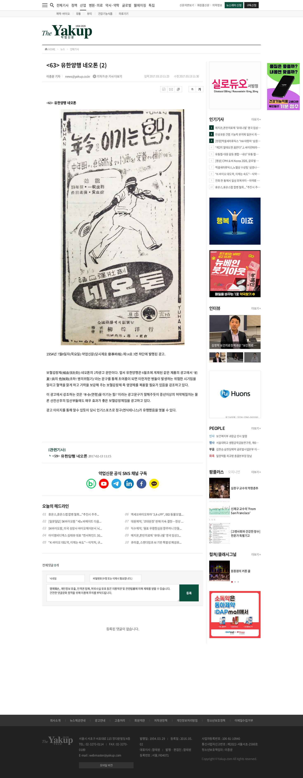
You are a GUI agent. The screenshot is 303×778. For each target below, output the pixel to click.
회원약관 (139, 720)
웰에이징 (140, 5)
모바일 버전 (106, 765)
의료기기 (123, 13)
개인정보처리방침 (187, 720)
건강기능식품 (105, 13)
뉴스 (62, 49)
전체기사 (62, 5)
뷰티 (89, 13)
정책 (74, 5)
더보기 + (256, 119)
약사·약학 (112, 5)
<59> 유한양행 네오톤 (70, 456)
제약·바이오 (63, 13)
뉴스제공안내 (78, 720)
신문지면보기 (187, 5)
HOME (51, 49)
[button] (232, 582)
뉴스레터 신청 (233, 5)
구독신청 (251, 5)
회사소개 (55, 720)
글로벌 (126, 5)
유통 (78, 13)
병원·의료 (96, 5)
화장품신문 (203, 5)
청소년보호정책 (216, 720)
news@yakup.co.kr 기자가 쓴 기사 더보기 (93, 76)
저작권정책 (160, 720)
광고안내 (100, 720)
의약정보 (217, 5)
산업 (83, 5)
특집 (152, 5)
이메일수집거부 (244, 720)
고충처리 (120, 720)
